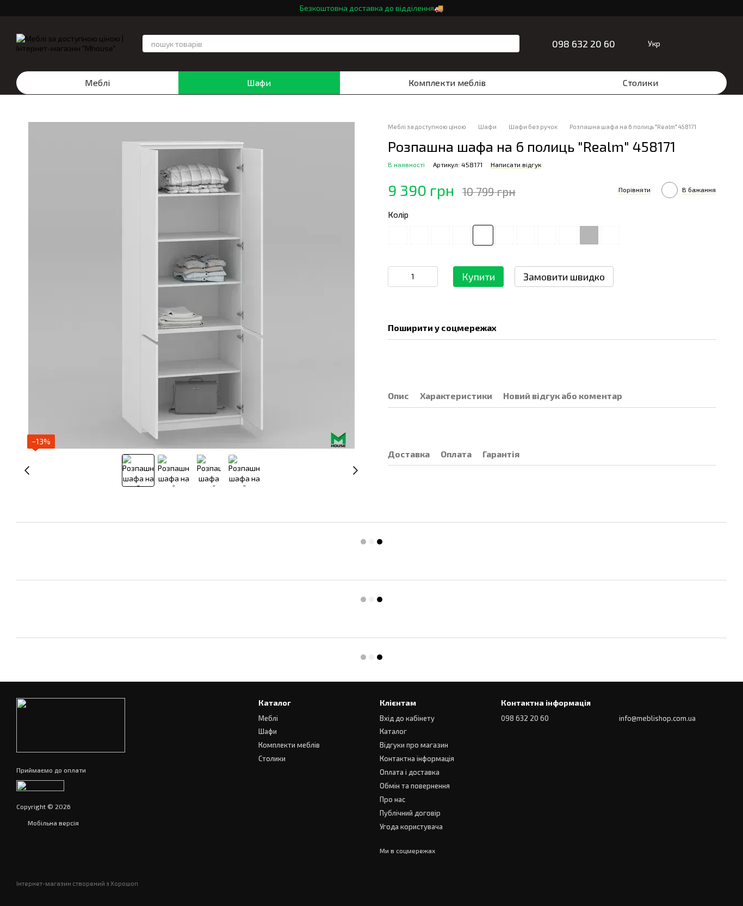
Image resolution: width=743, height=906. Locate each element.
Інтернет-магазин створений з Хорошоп (77, 883)
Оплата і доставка (409, 772)
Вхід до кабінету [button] (407, 718)
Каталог (393, 731)
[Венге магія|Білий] (504, 235)
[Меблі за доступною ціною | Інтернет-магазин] (70, 724)
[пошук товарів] (510, 43)
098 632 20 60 (583, 43)
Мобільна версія (52, 823)
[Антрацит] (440, 235)
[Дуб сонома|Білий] (568, 235)
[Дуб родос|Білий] (546, 235)
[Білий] (483, 235)
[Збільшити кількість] (429, 276)
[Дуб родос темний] (525, 235)
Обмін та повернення (415, 785)
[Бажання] (689, 43)
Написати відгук (516, 165)
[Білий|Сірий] (610, 235)
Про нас (392, 799)
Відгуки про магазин (414, 744)
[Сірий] (589, 235)
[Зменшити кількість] (396, 276)
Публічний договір (410, 813)
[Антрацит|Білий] (462, 235)
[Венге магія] (398, 235)
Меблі (97, 82)
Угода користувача (411, 826)
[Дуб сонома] (419, 235)
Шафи (259, 82)
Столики (640, 82)
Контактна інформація (417, 758)
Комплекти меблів (447, 82)
